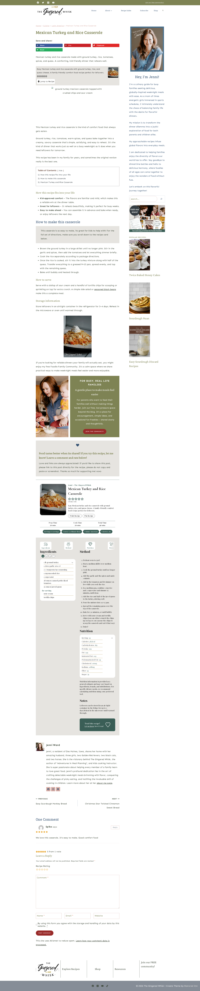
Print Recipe (75, 516)
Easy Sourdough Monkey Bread (51, 801)
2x (46, 556)
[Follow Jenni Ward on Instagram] (53, 789)
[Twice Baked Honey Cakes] (147, 254)
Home (93, 10)
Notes (111, 548)
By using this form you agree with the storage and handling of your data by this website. (78, 924)
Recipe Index (126, 10)
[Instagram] (48, 3)
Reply (115, 827)
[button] (38, 76)
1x (43, 556)
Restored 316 (191, 986)
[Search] (161, 199)
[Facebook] (38, 3)
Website (99, 915)
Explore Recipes (71, 968)
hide (60, 171)
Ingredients (46, 548)
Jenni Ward (53, 744)
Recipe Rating (43, 866)
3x (50, 556)
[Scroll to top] (195, 979)
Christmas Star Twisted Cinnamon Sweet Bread (102, 803)
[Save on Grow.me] (66, 49)
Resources (120, 968)
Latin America (58, 26)
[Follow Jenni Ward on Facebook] (48, 789)
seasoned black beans (105, 289)
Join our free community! (155, 2)
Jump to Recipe (47, 81)
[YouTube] (53, 3)
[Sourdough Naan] (147, 298)
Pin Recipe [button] (88, 516)
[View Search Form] (163, 10)
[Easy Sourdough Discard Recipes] (147, 341)
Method (68, 548)
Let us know (89, 726)
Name (41, 915)
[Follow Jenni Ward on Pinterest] (58, 789)
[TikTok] (107, 986)
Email (69, 915)
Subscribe (144, 10)
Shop (156, 10)
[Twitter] (43, 3)
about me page (104, 783)
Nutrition (90, 548)
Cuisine (46, 26)
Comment (43, 877)
